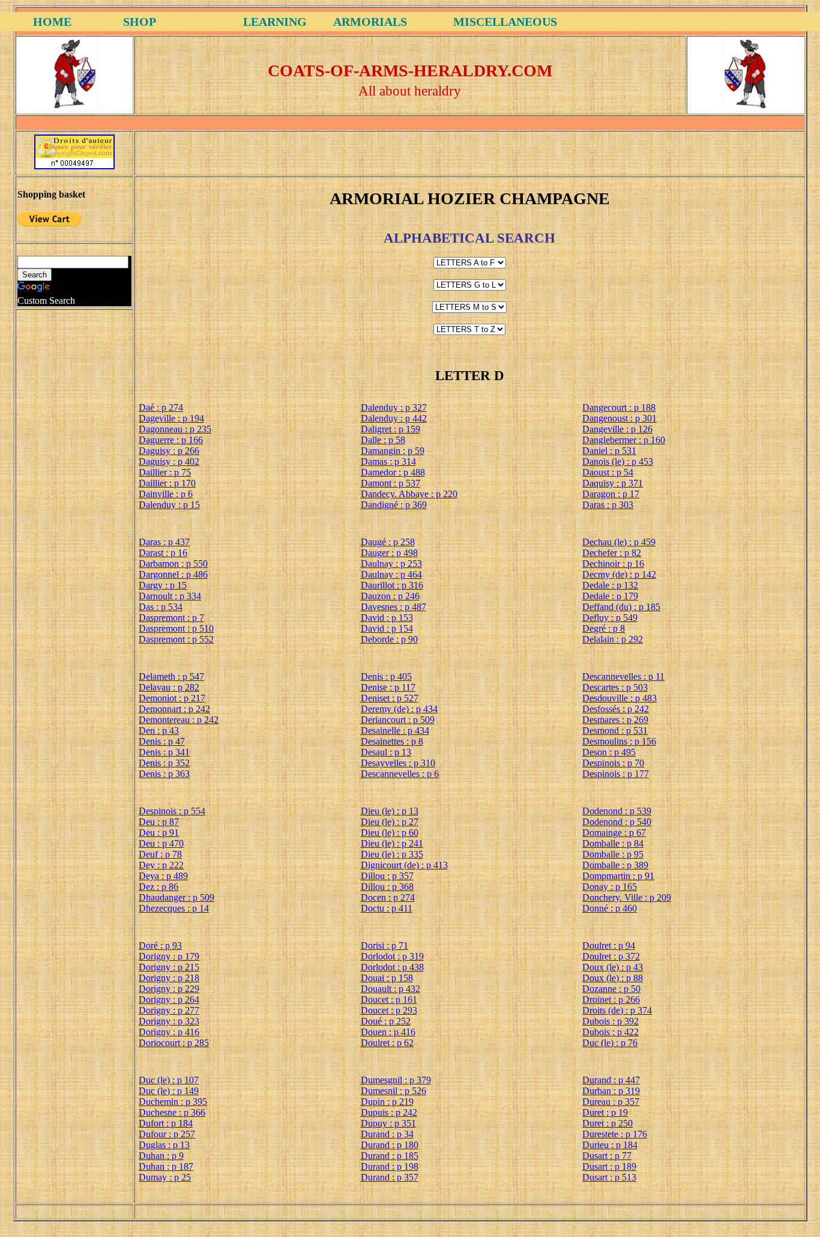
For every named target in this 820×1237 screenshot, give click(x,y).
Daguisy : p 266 (169, 451)
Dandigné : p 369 (394, 505)
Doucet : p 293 (389, 1010)
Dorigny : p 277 (169, 1010)
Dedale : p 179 (610, 596)
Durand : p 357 (389, 1177)
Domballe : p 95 (613, 854)
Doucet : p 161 (389, 999)
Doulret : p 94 (608, 945)
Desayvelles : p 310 (398, 763)
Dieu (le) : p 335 (392, 854)
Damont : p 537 (390, 483)
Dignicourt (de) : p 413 (404, 865)
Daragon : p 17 (610, 494)
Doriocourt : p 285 (174, 1043)
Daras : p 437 (164, 542)
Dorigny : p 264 (169, 999)
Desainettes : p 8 (392, 741)
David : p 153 (387, 617)
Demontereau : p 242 (179, 720)
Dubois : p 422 (610, 1032)
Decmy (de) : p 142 (619, 574)
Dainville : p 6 (166, 494)
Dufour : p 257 (167, 1134)
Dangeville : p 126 (617, 429)
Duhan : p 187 (166, 1166)
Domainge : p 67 (614, 832)
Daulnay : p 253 (391, 563)
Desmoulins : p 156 (619, 741)
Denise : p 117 (388, 687)
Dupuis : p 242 (389, 1112)
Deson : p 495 (609, 752)
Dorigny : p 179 (169, 956)
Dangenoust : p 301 (619, 418)
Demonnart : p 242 (174, 709)
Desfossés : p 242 (615, 709)
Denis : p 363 (164, 774)
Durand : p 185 (389, 1156)
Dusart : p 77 (607, 1156)
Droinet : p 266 (611, 999)
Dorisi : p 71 (384, 945)
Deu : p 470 (161, 843)
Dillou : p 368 (387, 887)
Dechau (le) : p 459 (619, 542)
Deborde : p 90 (389, 639)
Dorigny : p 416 (169, 1032)
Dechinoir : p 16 (613, 563)
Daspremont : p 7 (171, 617)
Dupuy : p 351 (388, 1123)
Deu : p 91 (159, 832)
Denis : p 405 (386, 676)
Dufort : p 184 (166, 1123)
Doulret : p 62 (387, 1043)
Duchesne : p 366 (172, 1112)
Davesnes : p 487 (393, 607)
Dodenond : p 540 (616, 822)
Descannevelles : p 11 (623, 676)
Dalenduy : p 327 (394, 407)
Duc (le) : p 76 (610, 1043)
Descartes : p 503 (615, 687)
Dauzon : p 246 (390, 596)
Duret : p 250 (607, 1123)
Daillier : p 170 (167, 483)
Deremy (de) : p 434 (399, 709)
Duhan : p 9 (161, 1156)
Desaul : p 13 (386, 752)
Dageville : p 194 (171, 418)
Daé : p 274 (161, 407)
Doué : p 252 (386, 1021)
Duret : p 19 (605, 1112)
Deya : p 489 (163, 876)
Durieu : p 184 (610, 1145)
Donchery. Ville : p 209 (626, 897)
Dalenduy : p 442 (394, 418)
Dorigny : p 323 (169, 1021)
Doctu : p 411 (386, 908)
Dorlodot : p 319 (392, 956)
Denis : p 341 (164, 752)
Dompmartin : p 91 (618, 876)
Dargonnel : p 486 (173, 574)
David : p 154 (387, 628)
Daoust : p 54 (607, 472)
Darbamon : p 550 (173, 563)
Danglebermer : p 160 (623, 440)
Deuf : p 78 (160, 854)
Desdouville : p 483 (619, 698)
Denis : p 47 (162, 741)
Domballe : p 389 (615, 865)
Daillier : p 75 (165, 472)
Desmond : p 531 (615, 730)
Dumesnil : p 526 (393, 1091)
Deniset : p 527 (389, 698)
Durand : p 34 (387, 1134)
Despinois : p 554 (172, 811)
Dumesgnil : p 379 (396, 1080)
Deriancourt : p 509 (398, 720)
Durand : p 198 (389, 1166)
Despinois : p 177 (615, 774)
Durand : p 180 (389, 1145)
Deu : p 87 (159, 822)
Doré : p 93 (160, 945)
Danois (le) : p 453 (617, 461)
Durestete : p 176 (614, 1134)
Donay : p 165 (609, 887)
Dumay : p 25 (165, 1177)
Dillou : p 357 (387, 876)
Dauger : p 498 (389, 553)
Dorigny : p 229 (169, 989)
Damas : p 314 (388, 461)
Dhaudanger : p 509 (176, 897)
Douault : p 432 (390, 989)
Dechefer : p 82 (611, 553)
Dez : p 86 (158, 887)
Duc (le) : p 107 (169, 1080)
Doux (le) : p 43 (612, 967)
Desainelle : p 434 (395, 730)
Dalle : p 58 (383, 440)
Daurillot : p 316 (392, 585)
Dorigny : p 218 (169, 978)
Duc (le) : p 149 (169, 1091)
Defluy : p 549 (610, 617)
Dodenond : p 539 (616, 811)
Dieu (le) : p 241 (392, 843)
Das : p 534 (160, 607)
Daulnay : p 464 (391, 574)
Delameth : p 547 (171, 676)
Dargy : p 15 (163, 585)
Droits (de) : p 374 (617, 1010)
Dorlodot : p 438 (392, 967)
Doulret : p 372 (611, 956)
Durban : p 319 (611, 1091)
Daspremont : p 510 (176, 628)
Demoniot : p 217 (172, 698)
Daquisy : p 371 (612, 483)
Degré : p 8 (603, 628)
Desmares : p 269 (615, 720)
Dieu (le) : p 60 (389, 832)
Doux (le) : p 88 (612, 978)
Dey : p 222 (161, 865)
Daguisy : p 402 (169, 461)
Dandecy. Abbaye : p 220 (409, 494)
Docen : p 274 (388, 897)
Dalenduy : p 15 (169, 505)
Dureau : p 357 (610, 1101)
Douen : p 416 (388, 1032)
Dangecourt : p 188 (619, 407)
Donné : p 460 (609, 908)
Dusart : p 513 (609, 1177)
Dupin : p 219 (387, 1101)
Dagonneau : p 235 (175, 429)
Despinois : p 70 (613, 763)
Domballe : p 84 (613, 843)
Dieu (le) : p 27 (389, 822)
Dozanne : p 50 (611, 989)
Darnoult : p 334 (170, 596)
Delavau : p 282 (169, 687)
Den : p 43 (159, 730)
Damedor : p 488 (393, 472)
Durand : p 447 (611, 1080)
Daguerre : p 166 (171, 440)
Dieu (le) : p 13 (389, 811)
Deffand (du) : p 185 (621, 607)
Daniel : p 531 (609, 451)
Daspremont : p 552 (176, 639)
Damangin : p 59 (392, 451)
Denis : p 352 (164, 763)
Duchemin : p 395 (173, 1101)
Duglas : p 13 (164, 1145)
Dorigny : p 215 (169, 967)
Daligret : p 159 (390, 429)
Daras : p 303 (607, 505)
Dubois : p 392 (610, 1021)
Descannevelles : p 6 (400, 774)
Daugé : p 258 (388, 542)
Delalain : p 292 (612, 639)
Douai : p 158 (387, 978)
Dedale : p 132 (610, 585)
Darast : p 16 (163, 553)
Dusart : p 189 (609, 1166)
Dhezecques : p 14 (174, 908)
